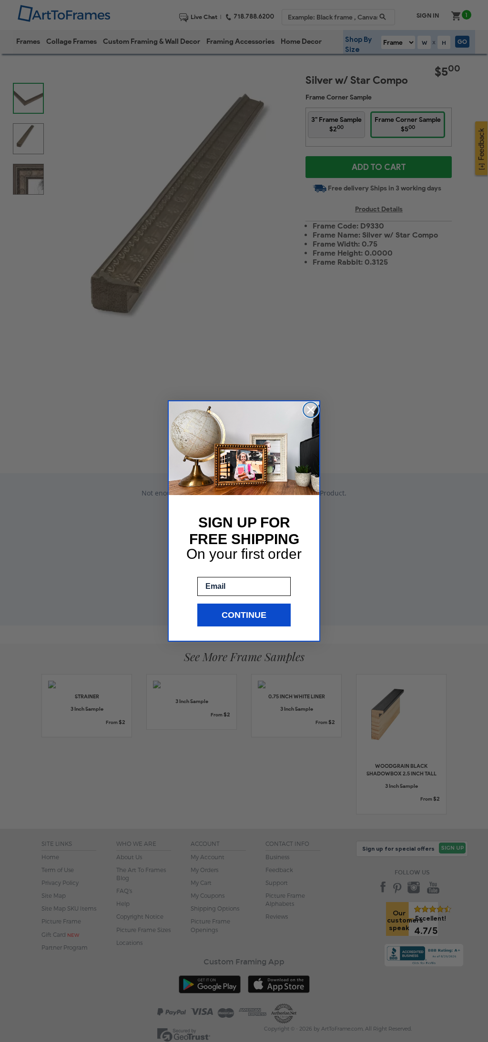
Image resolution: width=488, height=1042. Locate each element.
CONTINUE (244, 615)
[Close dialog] (310, 409)
